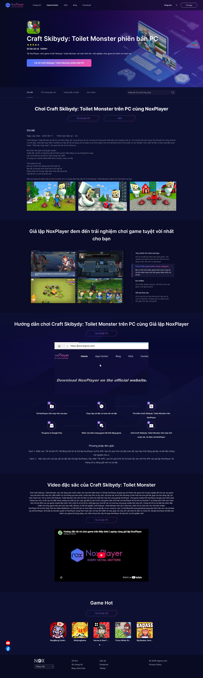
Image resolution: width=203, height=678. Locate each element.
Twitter (103, 668)
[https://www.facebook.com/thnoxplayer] (8, 648)
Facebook (87, 5)
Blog (75, 5)
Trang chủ (37, 5)
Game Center (52, 5)
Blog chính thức (78, 668)
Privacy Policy (155, 664)
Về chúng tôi (77, 664)
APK (120, 118)
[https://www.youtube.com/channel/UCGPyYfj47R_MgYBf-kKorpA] (8, 643)
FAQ (65, 5)
